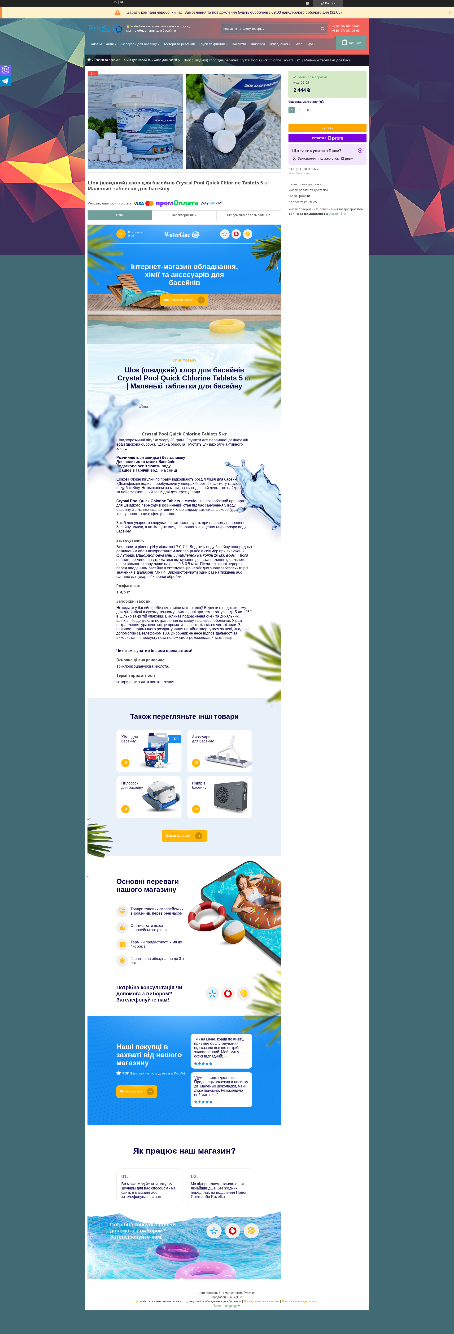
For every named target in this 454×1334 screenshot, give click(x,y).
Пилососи (257, 44)
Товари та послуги (107, 60)
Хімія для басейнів (137, 60)
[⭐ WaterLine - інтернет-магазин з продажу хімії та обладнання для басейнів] (105, 28)
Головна (95, 44)
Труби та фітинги (212, 44)
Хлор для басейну (167, 60)
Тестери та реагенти (179, 44)
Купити (328, 128)
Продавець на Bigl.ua (227, 1297)
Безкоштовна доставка (304, 184)
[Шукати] (322, 28)
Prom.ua (249, 1293)
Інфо (309, 44)
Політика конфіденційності (300, 1301)
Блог (298, 44)
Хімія (110, 44)
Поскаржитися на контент (261, 1301)
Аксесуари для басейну (138, 44)
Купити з (319, 138)
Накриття (239, 44)
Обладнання (278, 44)
